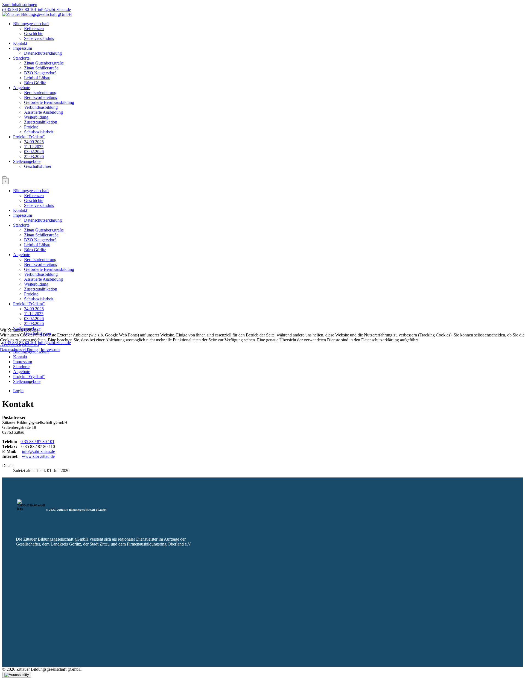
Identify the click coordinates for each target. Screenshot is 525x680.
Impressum (50, 349)
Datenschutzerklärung (19, 349)
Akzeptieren (10, 344)
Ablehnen (30, 344)
